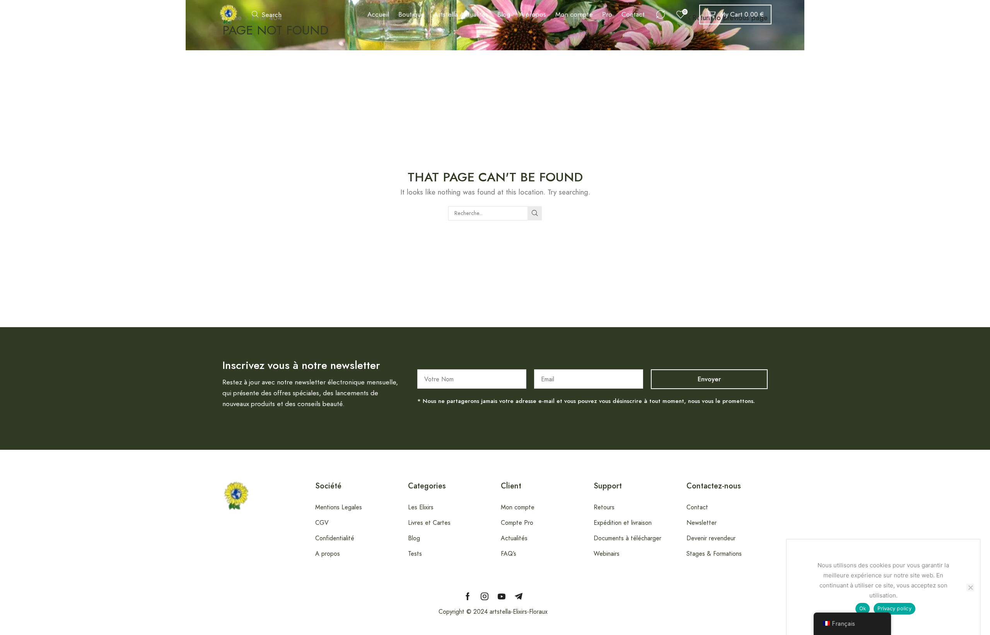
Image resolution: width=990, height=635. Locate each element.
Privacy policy (894, 608)
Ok (862, 608)
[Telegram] (518, 596)
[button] (266, 14)
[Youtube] (501, 596)
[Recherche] (534, 213)
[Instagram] (484, 596)
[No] (970, 587)
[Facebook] (467, 596)
